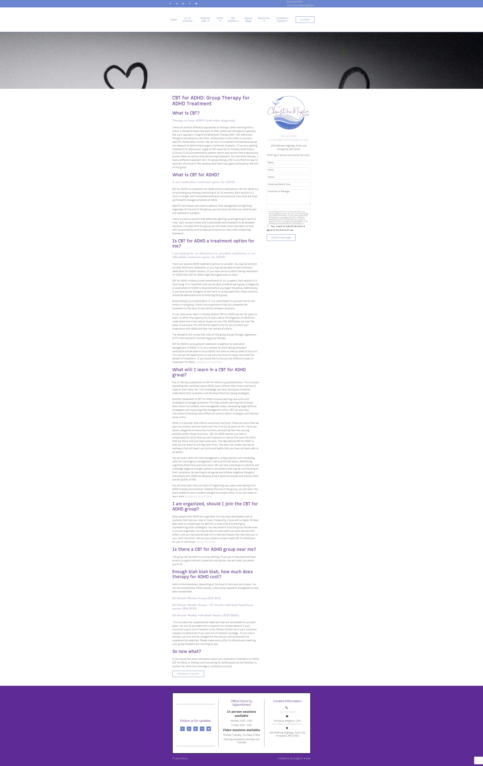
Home (173, 19)
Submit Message (281, 237)
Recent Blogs (248, 19)
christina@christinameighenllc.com (288, 139)
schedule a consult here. (208, 362)
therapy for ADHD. (205, 542)
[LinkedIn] (183, 3)
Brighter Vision (302, 758)
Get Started (232, 19)
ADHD (220, 18)
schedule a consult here (198, 496)
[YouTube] (196, 3)
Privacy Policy (180, 758)
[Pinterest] (190, 3)
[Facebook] (170, 3)
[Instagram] (176, 3)
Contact (305, 19)
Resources (263, 18)
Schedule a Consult (282, 19)
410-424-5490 (288, 136)
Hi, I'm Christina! (188, 19)
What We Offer (205, 19)
